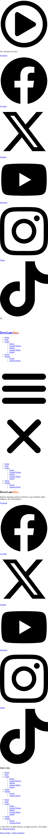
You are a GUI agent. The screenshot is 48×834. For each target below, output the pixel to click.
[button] (24, 412)
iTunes (11, 344)
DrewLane (9, 332)
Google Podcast (15, 346)
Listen (7, 342)
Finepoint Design (8, 829)
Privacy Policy (5, 833)
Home (7, 337)
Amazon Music (15, 350)
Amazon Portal (14, 361)
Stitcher (12, 348)
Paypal (11, 359)
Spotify (12, 352)
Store (7, 340)
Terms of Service (18, 833)
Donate (7, 356)
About (7, 354)
